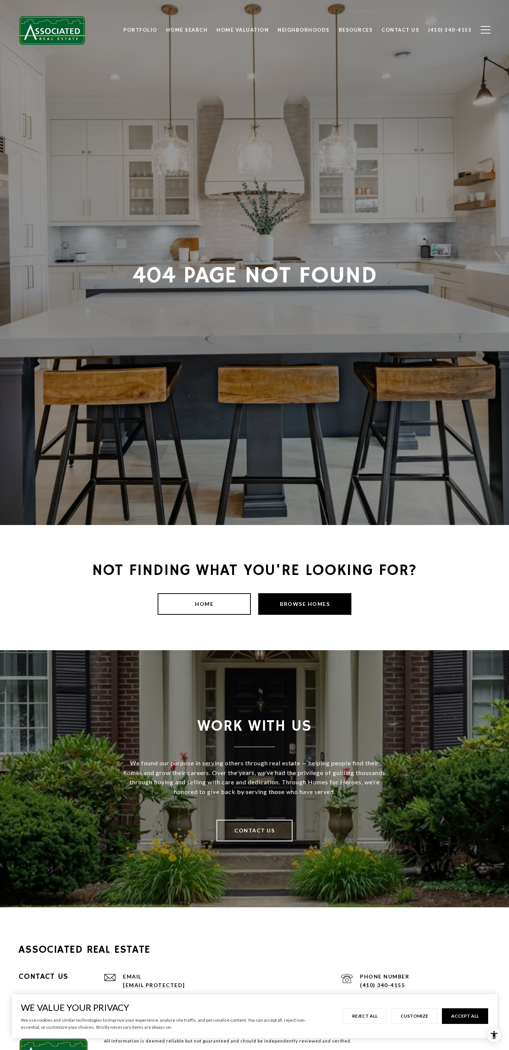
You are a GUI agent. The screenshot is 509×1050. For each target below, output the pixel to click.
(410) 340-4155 (382, 985)
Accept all (465, 1016)
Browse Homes (305, 604)
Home (204, 604)
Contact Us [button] (254, 830)
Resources (356, 29)
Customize (414, 1016)
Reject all (364, 1016)
